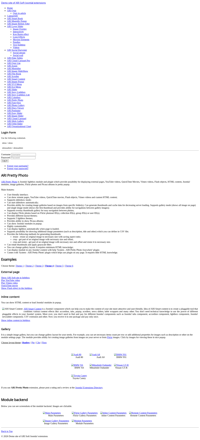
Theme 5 (59, 266)
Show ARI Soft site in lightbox (15, 277)
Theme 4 (49, 266)
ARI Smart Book (15, 18)
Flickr (109, 337)
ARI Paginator (13, 110)
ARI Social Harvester (17, 50)
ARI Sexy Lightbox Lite (18, 95)
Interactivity (18, 31)
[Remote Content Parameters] (143, 413)
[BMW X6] (77, 365)
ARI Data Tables (15, 58)
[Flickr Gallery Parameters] (85, 413)
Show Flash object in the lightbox (16, 288)
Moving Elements (21, 39)
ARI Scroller (13, 76)
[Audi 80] (76, 354)
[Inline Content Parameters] (113, 413)
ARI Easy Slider (14, 113)
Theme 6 (69, 266)
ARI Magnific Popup (17, 21)
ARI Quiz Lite (13, 63)
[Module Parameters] (82, 421)
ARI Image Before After (18, 24)
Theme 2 (29, 266)
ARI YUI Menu (14, 84)
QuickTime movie (9, 285)
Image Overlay (20, 29)
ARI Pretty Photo (15, 100)
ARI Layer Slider (15, 26)
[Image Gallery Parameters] (56, 421)
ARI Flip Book (14, 74)
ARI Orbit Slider (15, 123)
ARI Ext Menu (14, 87)
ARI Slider (12, 89)
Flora (44, 342)
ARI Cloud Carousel (16, 118)
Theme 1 (20, 266)
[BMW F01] (120, 354)
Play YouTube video (10, 280)
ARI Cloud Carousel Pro (18, 60)
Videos (16, 47)
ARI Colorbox (13, 97)
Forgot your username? (17, 166)
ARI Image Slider (15, 116)
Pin (33, 342)
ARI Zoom (12, 66)
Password (6, 157)
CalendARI (12, 16)
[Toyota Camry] (79, 375)
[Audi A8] (95, 354)
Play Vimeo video (9, 283)
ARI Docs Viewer (15, 108)
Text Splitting (19, 45)
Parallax (16, 42)
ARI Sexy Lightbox (16, 92)
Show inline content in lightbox (15, 320)
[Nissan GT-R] (121, 365)
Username (6, 154)
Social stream (19, 52)
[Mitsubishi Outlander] (100, 365)
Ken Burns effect (21, 34)
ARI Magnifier (14, 68)
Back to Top (7, 431)
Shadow (26, 342)
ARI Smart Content (16, 79)
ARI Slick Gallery (15, 121)
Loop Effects (19, 37)
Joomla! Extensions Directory (88, 387)
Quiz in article (19, 13)
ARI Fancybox (14, 102)
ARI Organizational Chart (19, 126)
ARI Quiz (11, 10)
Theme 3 (39, 266)
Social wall (18, 55)
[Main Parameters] (52, 413)
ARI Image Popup (15, 81)
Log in (4, 161)
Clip (38, 342)
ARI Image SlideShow (17, 71)
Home (10, 8)
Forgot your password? (17, 168)
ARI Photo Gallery (16, 105)
